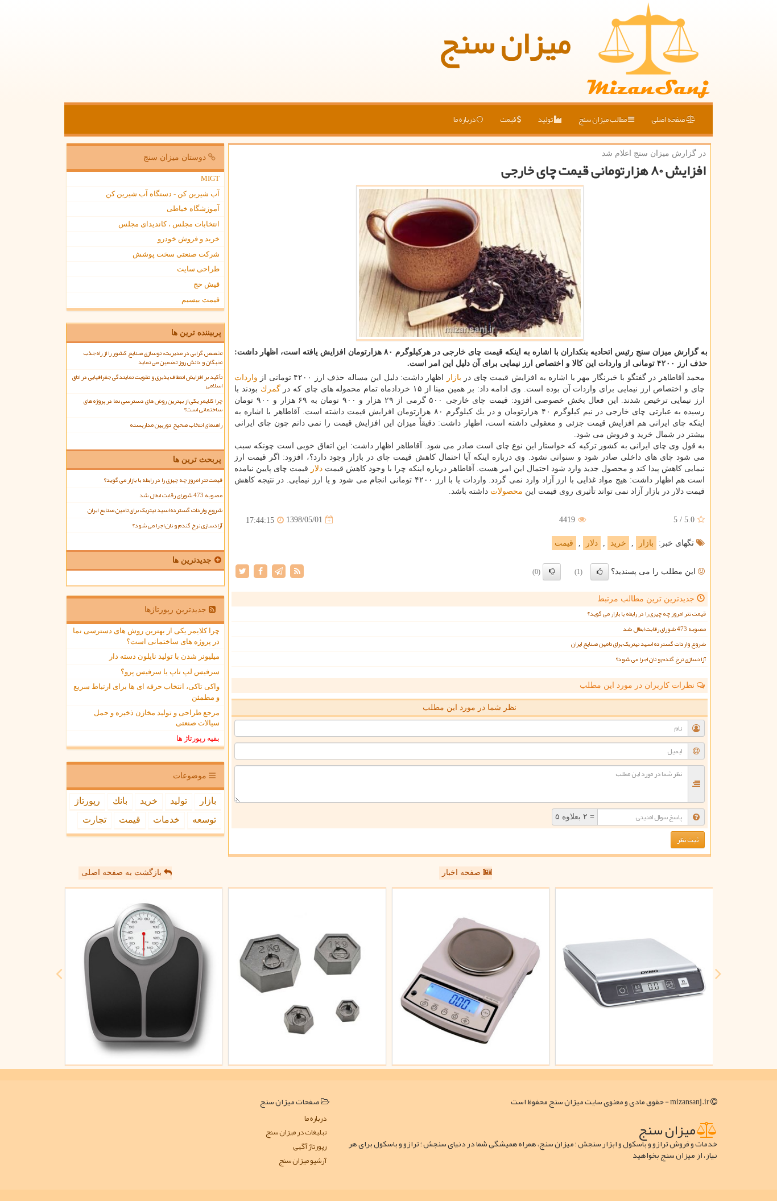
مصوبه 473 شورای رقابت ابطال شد (664, 629)
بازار (454, 377)
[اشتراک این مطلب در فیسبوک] (260, 570)
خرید (618, 543)
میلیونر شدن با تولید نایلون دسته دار (164, 656)
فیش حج (206, 284)
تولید (546, 119)
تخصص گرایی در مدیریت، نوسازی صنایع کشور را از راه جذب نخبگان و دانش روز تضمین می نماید (153, 357)
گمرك (270, 389)
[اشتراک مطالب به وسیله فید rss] (297, 570)
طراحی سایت (198, 269)
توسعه (204, 819)
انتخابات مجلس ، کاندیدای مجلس (169, 224)
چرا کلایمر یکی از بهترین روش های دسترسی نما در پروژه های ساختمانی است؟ (153, 405)
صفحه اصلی (668, 119)
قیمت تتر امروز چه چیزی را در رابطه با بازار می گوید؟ (646, 614)
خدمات (166, 819)
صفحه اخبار (462, 872)
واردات (246, 377)
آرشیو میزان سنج (302, 1160)
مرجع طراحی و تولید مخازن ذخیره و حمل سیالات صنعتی (157, 718)
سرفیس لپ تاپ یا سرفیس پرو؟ (170, 671)
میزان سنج (505, 43)
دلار (317, 468)
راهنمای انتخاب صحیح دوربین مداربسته (176, 425)
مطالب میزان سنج (603, 119)
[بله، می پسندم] (599, 571)
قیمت (508, 119)
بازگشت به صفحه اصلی (122, 872)
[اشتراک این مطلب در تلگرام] (279, 570)
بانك (120, 801)
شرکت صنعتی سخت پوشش (176, 254)
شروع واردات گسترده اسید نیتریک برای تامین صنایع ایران (638, 644)
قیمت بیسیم (200, 299)
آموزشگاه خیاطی (193, 208)
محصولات (506, 491)
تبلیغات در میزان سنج (296, 1132)
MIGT (210, 178)
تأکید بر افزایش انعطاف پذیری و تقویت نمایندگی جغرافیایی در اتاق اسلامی (147, 381)
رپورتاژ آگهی (309, 1146)
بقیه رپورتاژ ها (198, 738)
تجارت (94, 819)
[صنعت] (307, 976)
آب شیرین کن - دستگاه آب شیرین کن (163, 193)
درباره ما (465, 119)
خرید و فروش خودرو (189, 238)
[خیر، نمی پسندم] (552, 571)
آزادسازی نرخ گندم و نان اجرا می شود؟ (660, 659)
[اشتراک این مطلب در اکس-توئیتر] (242, 570)
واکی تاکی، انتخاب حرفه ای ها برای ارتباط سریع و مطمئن (146, 691)
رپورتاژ (87, 801)
